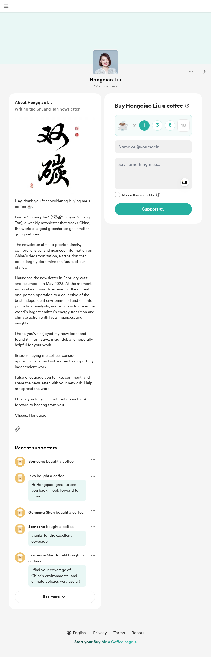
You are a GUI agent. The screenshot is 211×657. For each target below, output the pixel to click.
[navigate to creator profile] (105, 62)
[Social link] (17, 429)
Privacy (100, 632)
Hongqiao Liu (105, 80)
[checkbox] (134, 194)
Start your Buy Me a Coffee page (103, 642)
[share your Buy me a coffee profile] (204, 72)
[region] (153, 158)
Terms (119, 632)
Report (137, 632)
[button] (6, 6)
